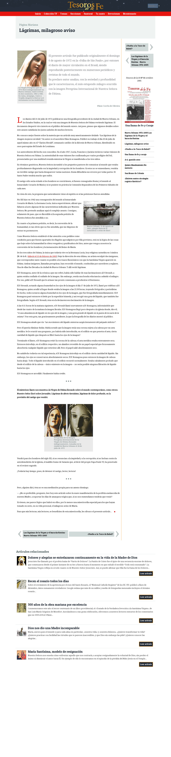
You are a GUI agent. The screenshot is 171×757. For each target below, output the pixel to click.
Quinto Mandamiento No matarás (135, 166)
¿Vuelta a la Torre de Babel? (100, 534)
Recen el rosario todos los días (48, 581)
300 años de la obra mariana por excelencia (57, 604)
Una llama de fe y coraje (135, 154)
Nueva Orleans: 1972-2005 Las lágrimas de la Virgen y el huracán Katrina (138, 136)
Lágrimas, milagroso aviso (137, 144)
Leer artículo (146, 573)
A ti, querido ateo (132, 160)
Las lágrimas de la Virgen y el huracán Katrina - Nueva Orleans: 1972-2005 (45, 534)
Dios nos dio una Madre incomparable (53, 628)
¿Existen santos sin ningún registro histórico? (136, 180)
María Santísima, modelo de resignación (55, 652)
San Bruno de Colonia (134, 173)
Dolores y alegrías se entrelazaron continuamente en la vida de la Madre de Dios (82, 557)
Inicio (38, 13)
